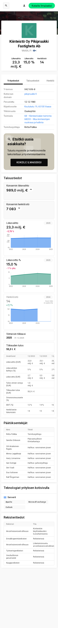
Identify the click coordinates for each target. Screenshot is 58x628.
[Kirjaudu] (24, 5)
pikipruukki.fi (30, 94)
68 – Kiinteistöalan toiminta (38, 116)
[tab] (13, 80)
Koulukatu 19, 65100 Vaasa (37, 106)
